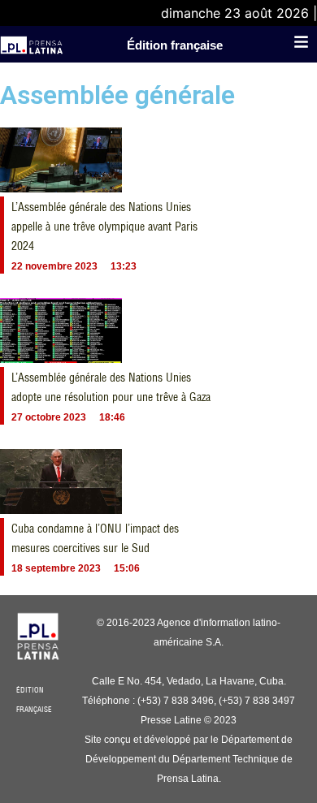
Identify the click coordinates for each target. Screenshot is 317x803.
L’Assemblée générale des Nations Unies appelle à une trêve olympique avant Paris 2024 (104, 226)
